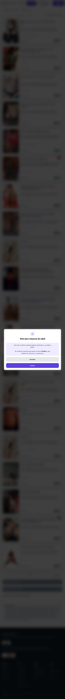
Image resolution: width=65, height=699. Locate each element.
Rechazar (32, 359)
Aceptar (32, 365)
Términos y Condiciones (36, 353)
